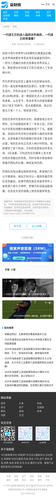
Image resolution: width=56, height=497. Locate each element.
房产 (49, 12)
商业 (38, 12)
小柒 (13, 269)
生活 (5, 19)
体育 (38, 15)
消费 (49, 15)
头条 (16, 12)
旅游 (40, 476)
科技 (27, 12)
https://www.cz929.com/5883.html (19, 213)
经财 (32, 476)
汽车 (47, 480)
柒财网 (6, 26)
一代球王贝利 (27, 238)
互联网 (6, 15)
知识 (24, 480)
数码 (16, 15)
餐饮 (40, 480)
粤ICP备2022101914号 (36, 485)
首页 (5, 12)
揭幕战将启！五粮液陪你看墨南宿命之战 (26, 334)
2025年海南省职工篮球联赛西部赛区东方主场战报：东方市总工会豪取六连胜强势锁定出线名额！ (29, 362)
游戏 (27, 15)
